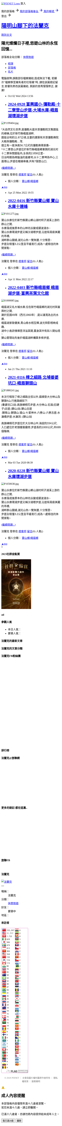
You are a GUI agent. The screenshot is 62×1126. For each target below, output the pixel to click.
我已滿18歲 (8, 1121)
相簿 (10, 63)
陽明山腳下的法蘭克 (25, 26)
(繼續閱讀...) (8, 168)
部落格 (12, 67)
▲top (4, 187)
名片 (10, 71)
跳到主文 (6, 34)
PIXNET (15, 1078)
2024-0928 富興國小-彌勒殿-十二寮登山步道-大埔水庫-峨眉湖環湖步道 (34, 110)
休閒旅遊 (28, 57)
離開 (19, 1121)
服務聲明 (36, 1081)
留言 (29, 174)
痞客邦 (22, 174)
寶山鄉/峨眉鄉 (30, 181)
